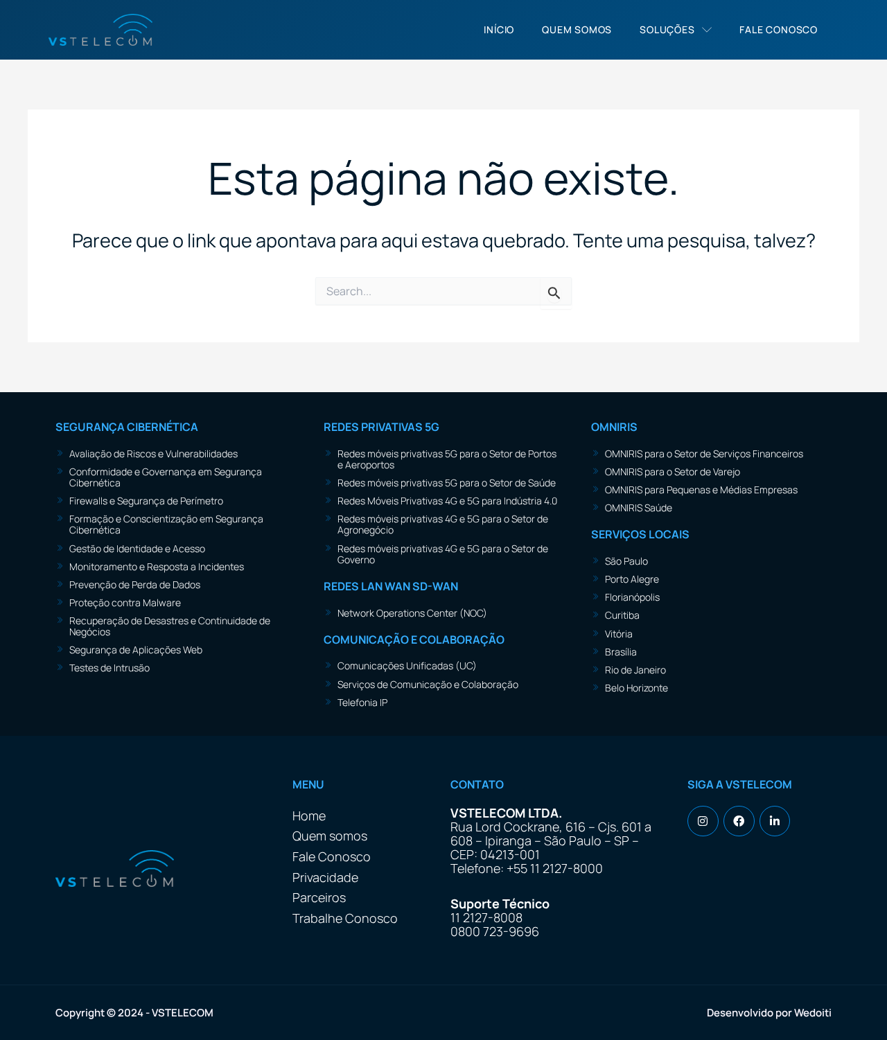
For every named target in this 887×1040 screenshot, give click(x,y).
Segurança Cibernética (126, 426)
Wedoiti (813, 1012)
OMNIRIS (614, 426)
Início (499, 29)
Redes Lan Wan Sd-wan (391, 586)
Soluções (667, 29)
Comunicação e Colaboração (414, 639)
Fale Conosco (778, 29)
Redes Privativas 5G (381, 426)
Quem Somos (577, 29)
